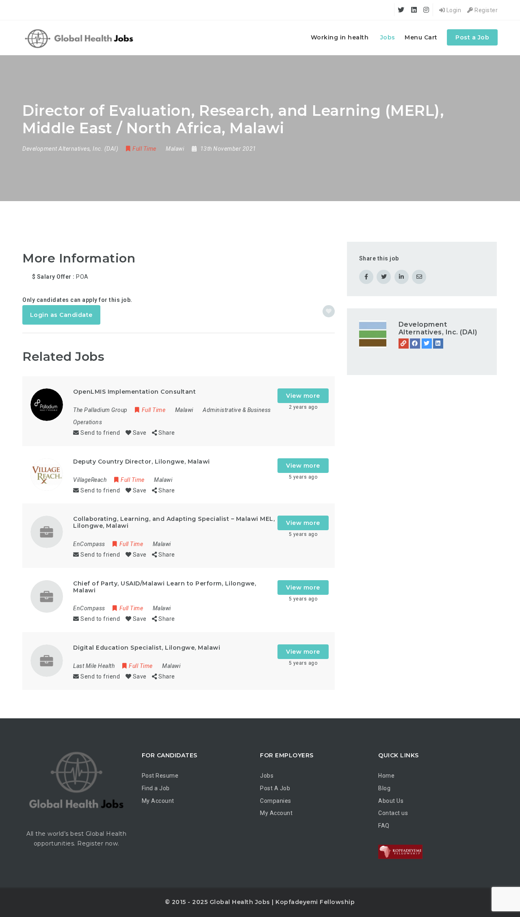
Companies (275, 801)
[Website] (404, 343)
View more (303, 395)
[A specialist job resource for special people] (80, 37)
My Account (158, 801)
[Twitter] (427, 343)
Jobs (387, 37)
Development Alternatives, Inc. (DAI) (438, 328)
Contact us (393, 813)
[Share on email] (419, 277)
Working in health (340, 37)
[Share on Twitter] (384, 277)
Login (453, 10)
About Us (390, 801)
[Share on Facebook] (366, 277)
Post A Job (275, 788)
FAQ (384, 825)
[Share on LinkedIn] (401, 277)
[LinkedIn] (438, 343)
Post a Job (472, 37)
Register (485, 10)
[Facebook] (415, 343)
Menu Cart (421, 37)
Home (386, 775)
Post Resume (160, 775)
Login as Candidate (61, 315)
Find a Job (156, 788)
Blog (384, 788)
